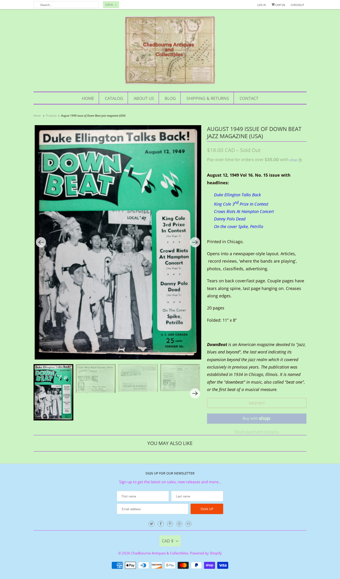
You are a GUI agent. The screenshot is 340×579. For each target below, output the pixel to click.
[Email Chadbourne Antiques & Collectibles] (188, 524)
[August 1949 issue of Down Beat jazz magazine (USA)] (118, 242)
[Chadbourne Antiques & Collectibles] (170, 51)
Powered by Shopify (206, 553)
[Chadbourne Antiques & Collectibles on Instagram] (179, 524)
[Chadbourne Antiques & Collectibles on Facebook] (161, 524)
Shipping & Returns (207, 98)
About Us (144, 98)
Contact (249, 98)
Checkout (297, 4)
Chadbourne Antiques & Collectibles (159, 553)
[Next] (195, 242)
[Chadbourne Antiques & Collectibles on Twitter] (151, 524)
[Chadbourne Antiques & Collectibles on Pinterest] (170, 524)
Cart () (280, 4)
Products (51, 116)
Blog (170, 98)
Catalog (114, 98)
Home (88, 98)
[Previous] (41, 242)
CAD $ (109, 4)
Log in (261, 4)
